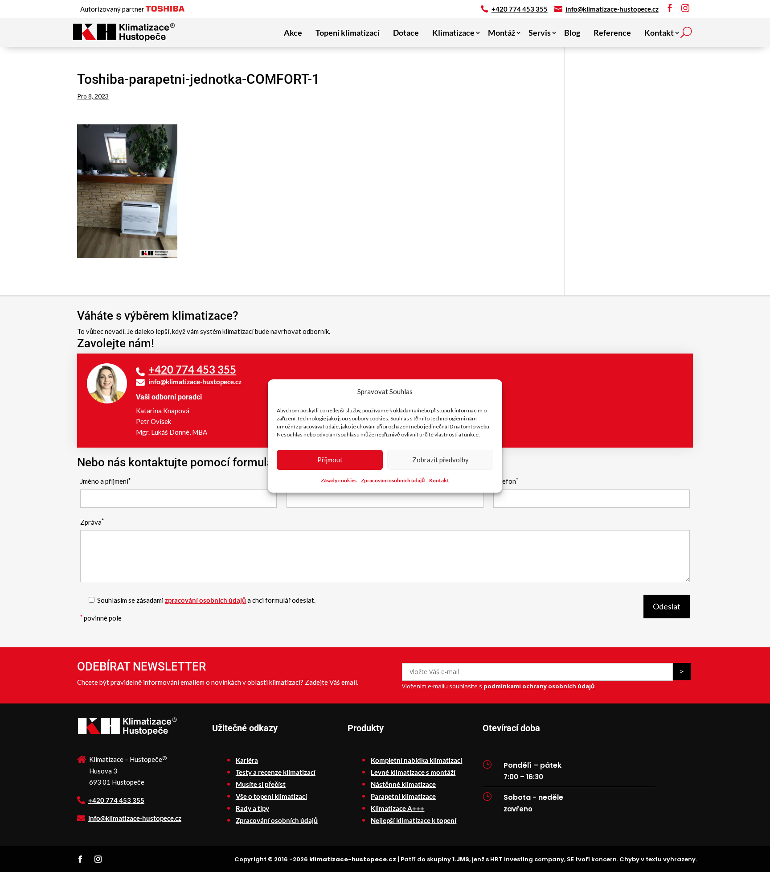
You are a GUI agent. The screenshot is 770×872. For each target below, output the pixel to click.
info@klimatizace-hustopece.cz (612, 9)
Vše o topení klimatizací (271, 796)
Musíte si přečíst (261, 784)
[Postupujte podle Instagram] (98, 859)
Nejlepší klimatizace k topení (413, 820)
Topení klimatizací (347, 32)
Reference (612, 32)
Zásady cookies (338, 480)
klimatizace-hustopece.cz (352, 859)
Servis (539, 32)
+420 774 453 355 (519, 9)
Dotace (406, 32)
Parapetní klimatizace (403, 796)
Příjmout (330, 460)
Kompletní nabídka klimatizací (416, 760)
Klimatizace (453, 32)
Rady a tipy (252, 808)
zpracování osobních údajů (205, 600)
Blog (572, 32)
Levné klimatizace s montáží (413, 772)
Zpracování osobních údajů (393, 480)
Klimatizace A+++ (397, 808)
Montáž (501, 32)
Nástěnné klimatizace (403, 784)
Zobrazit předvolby (440, 460)
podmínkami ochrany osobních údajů (539, 686)
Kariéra (247, 760)
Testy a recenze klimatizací (275, 772)
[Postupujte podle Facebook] (80, 859)
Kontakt (439, 480)
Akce (293, 32)
